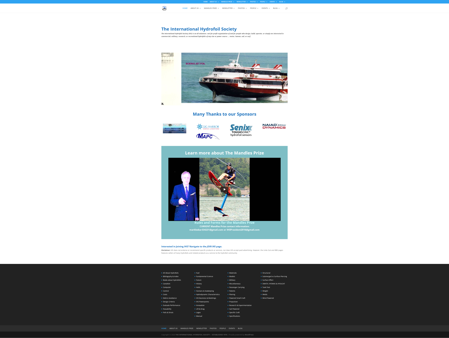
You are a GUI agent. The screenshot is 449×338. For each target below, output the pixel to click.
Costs (165, 294)
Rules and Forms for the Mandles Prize (224, 222)
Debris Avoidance (170, 298)
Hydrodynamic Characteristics (208, 294)
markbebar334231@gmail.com (206, 229)
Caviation (166, 284)
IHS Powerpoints (202, 302)
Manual (199, 316)
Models (232, 276)
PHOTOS (253, 2)
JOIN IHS (211, 246)
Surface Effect (268, 280)
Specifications (234, 316)
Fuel (197, 273)
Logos (198, 312)
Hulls (198, 287)
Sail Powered (234, 309)
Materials (233, 273)
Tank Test (266, 287)
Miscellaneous (235, 284)
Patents (232, 291)
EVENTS (272, 2)
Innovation (200, 305)
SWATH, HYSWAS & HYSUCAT (274, 284)
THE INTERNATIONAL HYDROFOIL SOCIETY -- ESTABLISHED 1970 (201, 335)
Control (166, 291)
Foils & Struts (168, 312)
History (199, 284)
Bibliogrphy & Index (170, 276)
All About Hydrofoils (171, 273)
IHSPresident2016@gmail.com (243, 229)
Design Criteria (169, 302)
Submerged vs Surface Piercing (275, 276)
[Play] (224, 189)
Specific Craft (234, 312)
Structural (266, 273)
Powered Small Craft (237, 298)
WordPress (249, 335)
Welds (265, 294)
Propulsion (233, 302)
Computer (167, 287)
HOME (205, 2)
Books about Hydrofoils (172, 280)
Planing (232, 294)
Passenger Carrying (236, 287)
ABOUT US (213, 2)
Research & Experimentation (240, 305)
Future (198, 280)
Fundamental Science (204, 276)
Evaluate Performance (171, 305)
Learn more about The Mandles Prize (224, 153)
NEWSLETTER (241, 2)
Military (232, 280)
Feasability (167, 309)
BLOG (281, 2)
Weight (265, 291)
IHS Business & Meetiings (206, 298)
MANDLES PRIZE (226, 2)
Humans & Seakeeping (205, 291)
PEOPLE (262, 2)
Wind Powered (268, 298)
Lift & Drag (200, 309)
